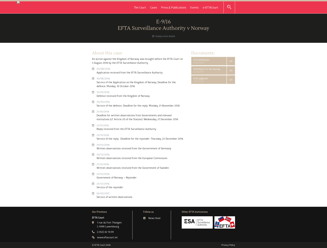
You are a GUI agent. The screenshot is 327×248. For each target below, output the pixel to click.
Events (194, 7)
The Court (140, 7)
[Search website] (229, 7)
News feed (154, 218)
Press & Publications (173, 7)
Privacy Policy (228, 245)
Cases (153, 7)
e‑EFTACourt (210, 7)
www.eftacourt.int (107, 237)
